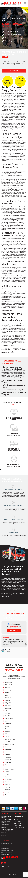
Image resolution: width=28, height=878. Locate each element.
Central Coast (14, 675)
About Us (16, 819)
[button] (1, 644)
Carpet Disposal (5, 824)
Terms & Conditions (19, 827)
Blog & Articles (17, 823)
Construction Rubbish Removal (6, 831)
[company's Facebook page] (2, 863)
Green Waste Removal (6, 819)
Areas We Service (18, 816)
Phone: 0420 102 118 (6, 843)
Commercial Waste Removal (6, 834)
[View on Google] (2, 650)
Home (15, 818)
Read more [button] (6, 644)
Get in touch (4, 846)
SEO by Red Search (14, 875)
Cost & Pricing (17, 821)
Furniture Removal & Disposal (6, 826)
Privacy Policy (17, 825)
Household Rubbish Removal (6, 817)
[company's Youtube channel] (5, 863)
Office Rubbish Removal (7, 829)
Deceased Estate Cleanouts (5, 821)
